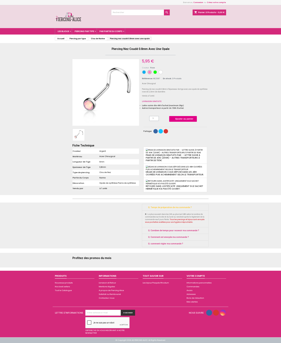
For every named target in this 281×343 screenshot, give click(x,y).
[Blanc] (161, 72)
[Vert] (155, 72)
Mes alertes (192, 301)
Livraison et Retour (107, 282)
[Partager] (155, 131)
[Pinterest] (166, 131)
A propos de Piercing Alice (111, 290)
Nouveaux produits (64, 282)
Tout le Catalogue (63, 290)
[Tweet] (161, 131)
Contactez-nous (106, 298)
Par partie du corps (111, 31)
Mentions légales (107, 286)
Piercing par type (84, 31)
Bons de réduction (195, 298)
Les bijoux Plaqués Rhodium (156, 282)
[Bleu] (144, 72)
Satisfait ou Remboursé (110, 294)
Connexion (198, 2)
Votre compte (196, 276)
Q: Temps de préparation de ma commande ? (170, 207)
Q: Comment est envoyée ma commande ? (168, 237)
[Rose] (150, 72)
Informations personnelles (199, 282)
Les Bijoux (63, 31)
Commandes (193, 286)
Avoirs (189, 290)
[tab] (175, 207)
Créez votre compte (216, 2)
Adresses (191, 294)
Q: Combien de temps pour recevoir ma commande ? (173, 230)
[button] (75, 92)
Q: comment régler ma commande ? (165, 243)
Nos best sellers (62, 286)
